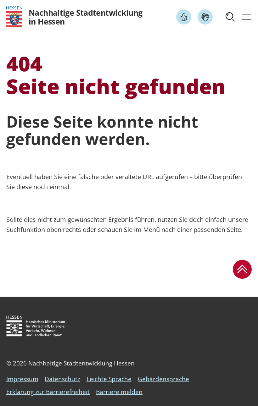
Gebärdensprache (163, 379)
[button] (230, 17)
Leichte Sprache (109, 379)
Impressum (22, 379)
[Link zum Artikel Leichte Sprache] (183, 17)
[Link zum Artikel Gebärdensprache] (205, 17)
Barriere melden (119, 392)
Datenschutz (62, 379)
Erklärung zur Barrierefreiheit (48, 392)
